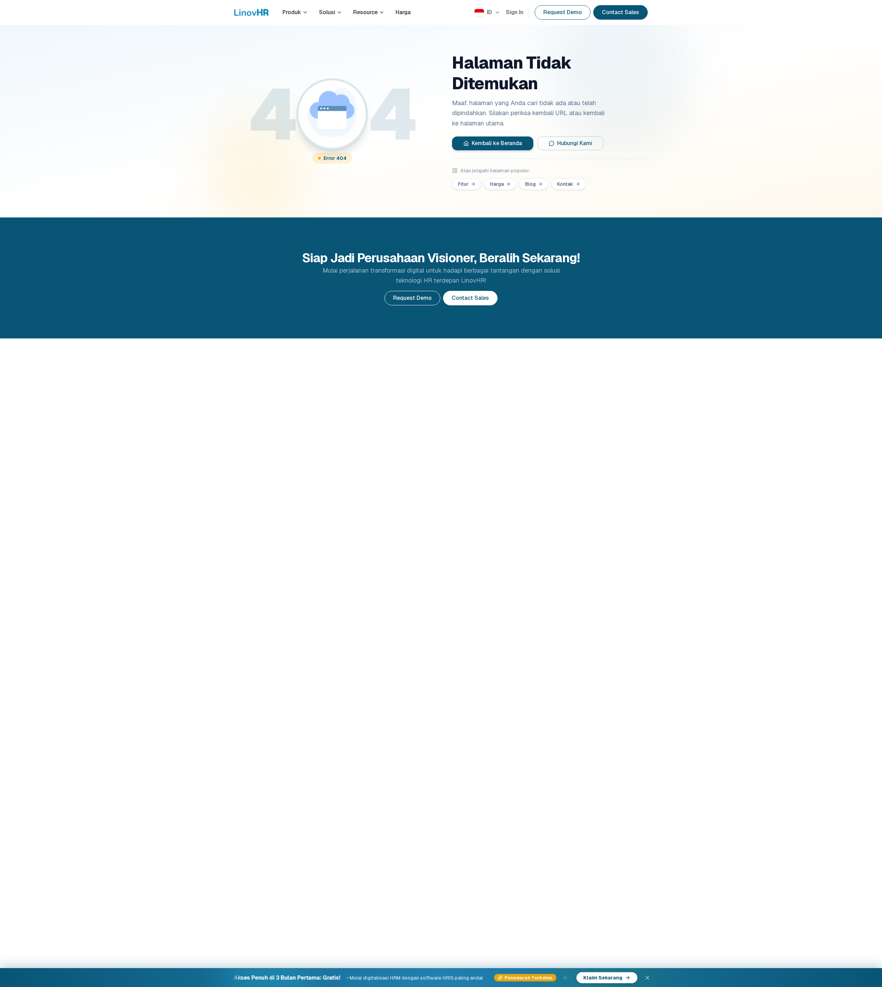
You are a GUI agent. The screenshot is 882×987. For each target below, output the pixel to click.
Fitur (463, 184)
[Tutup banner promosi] (647, 978)
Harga (403, 12)
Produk (292, 12)
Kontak (565, 184)
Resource (365, 12)
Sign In (514, 12)
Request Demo (562, 12)
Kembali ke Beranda (497, 143)
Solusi (327, 12)
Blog (530, 184)
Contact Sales (620, 12)
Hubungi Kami (574, 143)
